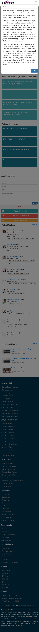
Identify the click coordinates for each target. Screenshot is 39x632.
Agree (34, 71)
